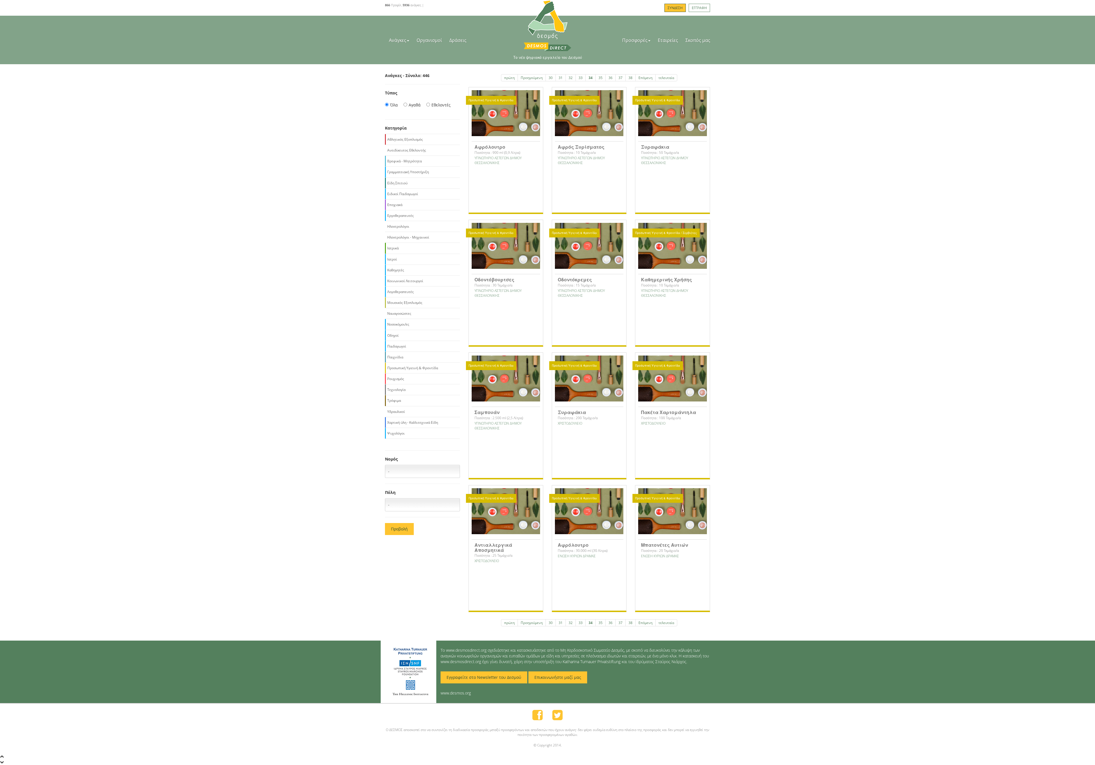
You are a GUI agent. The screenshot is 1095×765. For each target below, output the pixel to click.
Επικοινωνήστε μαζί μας (557, 677)
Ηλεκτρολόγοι (398, 226)
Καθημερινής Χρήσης (666, 279)
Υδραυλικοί (396, 411)
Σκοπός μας (698, 40)
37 (620, 77)
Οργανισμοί (429, 40)
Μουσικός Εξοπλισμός (404, 302)
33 (581, 77)
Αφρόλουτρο (489, 147)
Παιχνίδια (395, 357)
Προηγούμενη (532, 77)
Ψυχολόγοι (396, 433)
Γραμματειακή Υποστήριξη (408, 171)
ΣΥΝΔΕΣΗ (675, 7)
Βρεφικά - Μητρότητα (404, 161)
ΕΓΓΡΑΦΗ (699, 7)
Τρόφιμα (394, 400)
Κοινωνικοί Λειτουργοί (405, 280)
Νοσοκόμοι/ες (398, 324)
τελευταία (666, 77)
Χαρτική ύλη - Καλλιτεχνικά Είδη (412, 422)
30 (551, 77)
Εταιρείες (668, 40)
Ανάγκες (397, 40)
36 (611, 77)
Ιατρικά (393, 248)
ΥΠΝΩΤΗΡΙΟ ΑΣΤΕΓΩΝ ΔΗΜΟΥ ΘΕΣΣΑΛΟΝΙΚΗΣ (498, 160)
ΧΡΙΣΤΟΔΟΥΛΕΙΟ (570, 423)
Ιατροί (392, 259)
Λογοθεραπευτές (400, 291)
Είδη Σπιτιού (397, 183)
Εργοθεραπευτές (400, 215)
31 (561, 77)
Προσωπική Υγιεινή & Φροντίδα (412, 368)
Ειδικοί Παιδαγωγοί (402, 193)
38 (630, 77)
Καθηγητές (395, 270)
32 (571, 77)
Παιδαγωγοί (396, 346)
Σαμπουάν (487, 412)
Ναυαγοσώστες (399, 313)
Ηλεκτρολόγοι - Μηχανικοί (408, 237)
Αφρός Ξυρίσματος (581, 147)
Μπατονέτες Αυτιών (664, 545)
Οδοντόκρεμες (575, 279)
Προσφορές (635, 40)
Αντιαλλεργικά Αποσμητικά (493, 547)
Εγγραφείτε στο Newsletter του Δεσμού (484, 677)
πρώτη (509, 77)
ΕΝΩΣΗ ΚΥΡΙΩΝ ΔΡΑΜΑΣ (577, 556)
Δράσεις (458, 40)
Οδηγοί (393, 335)
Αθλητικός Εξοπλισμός (405, 139)
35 (601, 77)
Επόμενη (645, 77)
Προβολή (399, 529)
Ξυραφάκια (655, 147)
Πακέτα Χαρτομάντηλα (668, 412)
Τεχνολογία (396, 389)
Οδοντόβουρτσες (494, 279)
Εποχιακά (394, 204)
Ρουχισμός (395, 378)
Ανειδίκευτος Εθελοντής (406, 150)
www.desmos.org (456, 693)
